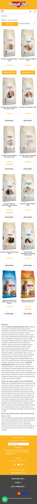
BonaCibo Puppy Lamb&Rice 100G (27, 204)
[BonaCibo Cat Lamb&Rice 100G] (28, 91)
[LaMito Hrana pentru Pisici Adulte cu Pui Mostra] (28, 284)
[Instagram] (22, 464)
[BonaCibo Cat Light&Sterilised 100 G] (9, 43)
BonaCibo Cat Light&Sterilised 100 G (9, 59)
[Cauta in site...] (35, 11)
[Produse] (2, 11)
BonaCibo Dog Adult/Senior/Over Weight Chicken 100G (28, 253)
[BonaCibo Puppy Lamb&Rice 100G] (28, 188)
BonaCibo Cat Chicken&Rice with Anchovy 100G (9, 156)
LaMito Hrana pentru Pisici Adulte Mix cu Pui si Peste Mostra (9, 302)
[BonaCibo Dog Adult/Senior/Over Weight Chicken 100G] (28, 236)
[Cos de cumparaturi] (30, 11)
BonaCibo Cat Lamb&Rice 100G (27, 107)
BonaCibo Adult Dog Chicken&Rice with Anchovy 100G (9, 205)
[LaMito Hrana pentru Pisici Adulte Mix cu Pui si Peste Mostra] (9, 284)
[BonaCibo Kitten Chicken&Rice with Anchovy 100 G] (9, 91)
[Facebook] (15, 464)
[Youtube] (18, 464)
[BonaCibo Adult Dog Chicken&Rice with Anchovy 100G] (9, 188)
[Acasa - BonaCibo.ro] (18, 4)
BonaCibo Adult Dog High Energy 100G (9, 252)
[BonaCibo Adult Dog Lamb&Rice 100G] (28, 43)
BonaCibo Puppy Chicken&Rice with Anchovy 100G (27, 156)
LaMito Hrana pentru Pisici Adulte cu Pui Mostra (28, 301)
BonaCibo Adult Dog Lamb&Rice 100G (28, 59)
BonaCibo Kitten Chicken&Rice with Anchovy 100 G (9, 108)
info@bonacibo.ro (19, 473)
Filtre (10, 24)
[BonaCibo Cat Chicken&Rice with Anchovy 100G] (9, 140)
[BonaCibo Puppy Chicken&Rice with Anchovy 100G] (28, 140)
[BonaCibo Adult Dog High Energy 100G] (9, 236)
